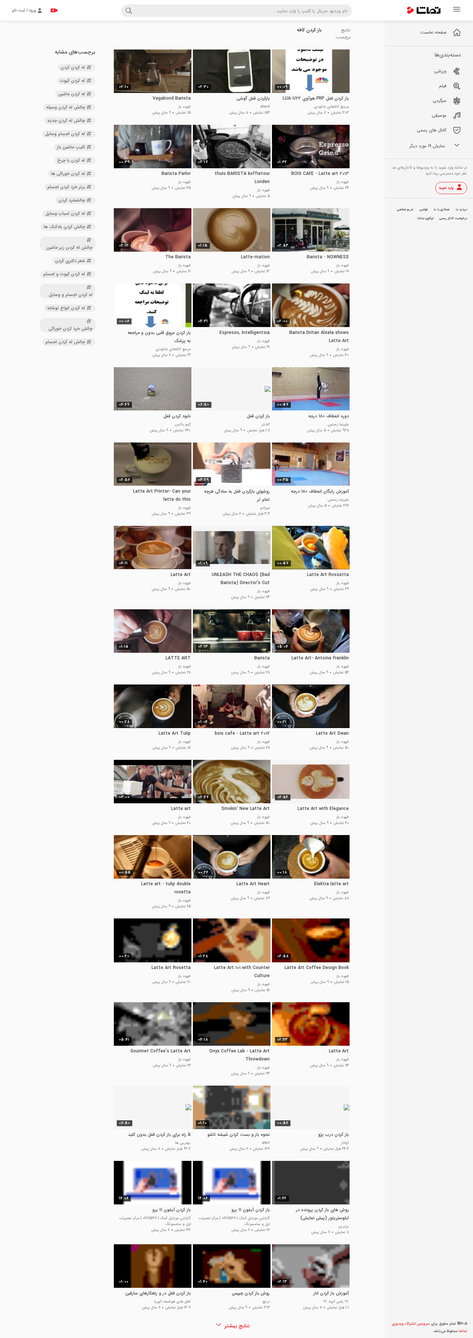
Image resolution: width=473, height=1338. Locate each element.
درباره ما (461, 209)
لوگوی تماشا (425, 218)
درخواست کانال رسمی (453, 218)
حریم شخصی (405, 209)
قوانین (423, 209)
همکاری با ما (441, 209)
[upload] (54, 10)
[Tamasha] (423, 10)
